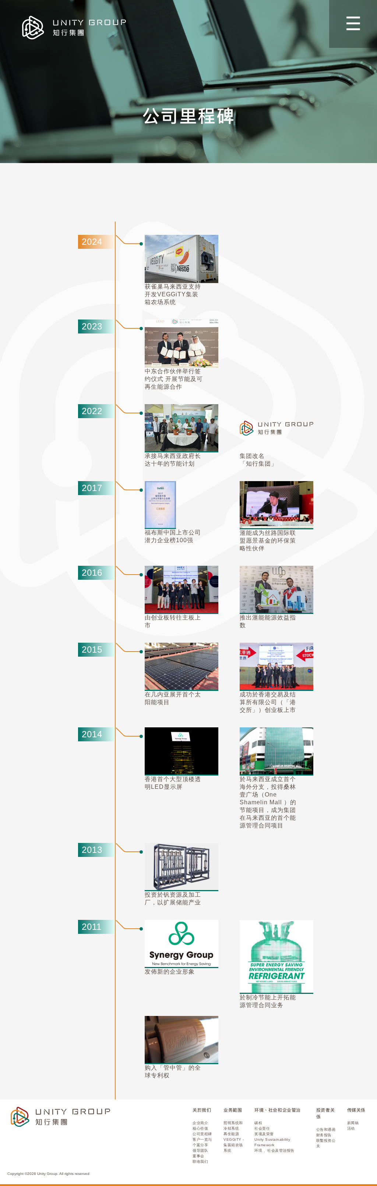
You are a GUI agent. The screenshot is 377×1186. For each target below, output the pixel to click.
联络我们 (200, 1161)
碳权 (258, 1123)
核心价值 (200, 1128)
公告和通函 (326, 1129)
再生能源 (231, 1134)
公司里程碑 (202, 1134)
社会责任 (262, 1128)
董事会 (198, 1156)
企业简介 (200, 1123)
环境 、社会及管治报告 (274, 1150)
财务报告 (324, 1135)
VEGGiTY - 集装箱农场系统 (233, 1145)
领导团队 (200, 1150)
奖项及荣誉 (264, 1134)
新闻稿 (353, 1123)
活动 (351, 1128)
